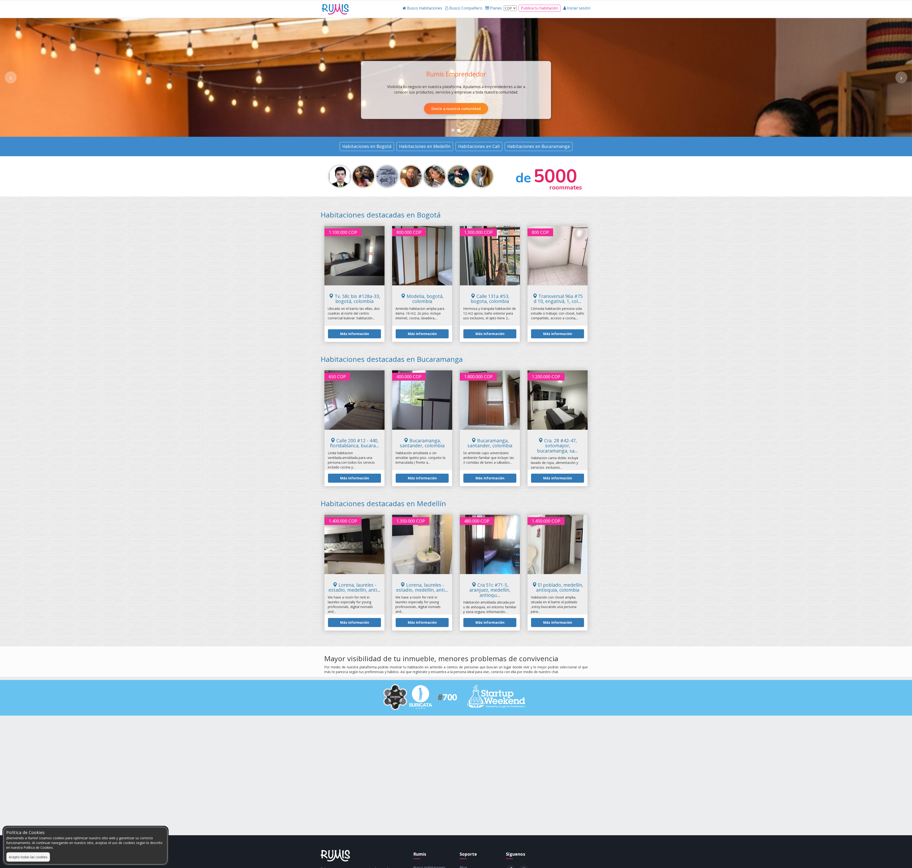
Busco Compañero (480, 108)
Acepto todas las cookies (28, 857)
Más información (354, 333)
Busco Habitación (431, 108)
